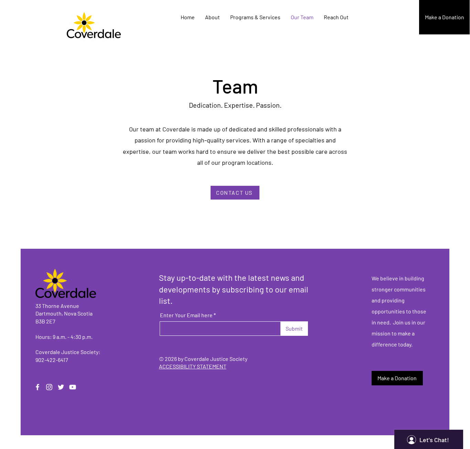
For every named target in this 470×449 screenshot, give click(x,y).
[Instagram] (49, 387)
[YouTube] (72, 387)
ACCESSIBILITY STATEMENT (192, 366)
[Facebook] (37, 387)
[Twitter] (61, 387)
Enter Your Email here (186, 315)
